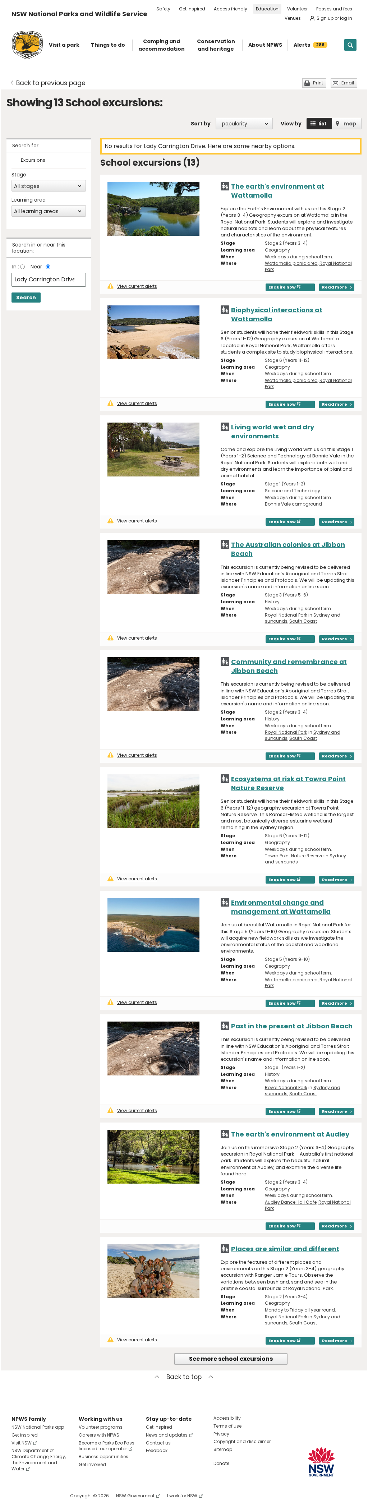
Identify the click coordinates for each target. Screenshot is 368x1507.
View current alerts (137, 286)
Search (26, 297)
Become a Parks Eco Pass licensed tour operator (106, 1446)
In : (15, 266)
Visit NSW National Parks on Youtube (49, 1495)
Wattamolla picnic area (291, 263)
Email (347, 82)
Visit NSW (22, 1443)
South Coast (303, 621)
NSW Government (135, 1496)
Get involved (92, 1464)
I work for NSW (182, 1496)
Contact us (158, 1443)
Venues (293, 18)
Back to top (184, 1377)
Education (267, 9)
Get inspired (192, 9)
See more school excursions (231, 1359)
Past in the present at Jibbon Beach (292, 1026)
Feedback (156, 1450)
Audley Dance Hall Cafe (291, 1202)
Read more (334, 287)
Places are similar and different (285, 1248)
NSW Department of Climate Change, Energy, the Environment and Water (39, 1459)
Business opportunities (103, 1456)
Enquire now (282, 287)
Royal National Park (286, 615)
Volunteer (297, 9)
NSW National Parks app (38, 1427)
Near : (38, 266)
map (350, 123)
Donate (221, 1463)
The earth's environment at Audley (290, 1134)
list (322, 123)
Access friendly (230, 9)
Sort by (201, 123)
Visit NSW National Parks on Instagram (33, 1495)
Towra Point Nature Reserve (294, 856)
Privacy (221, 1434)
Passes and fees (334, 9)
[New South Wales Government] (321, 1461)
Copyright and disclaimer (242, 1441)
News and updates (167, 1435)
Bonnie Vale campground (293, 504)
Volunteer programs (101, 1427)
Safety (163, 9)
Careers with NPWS (99, 1435)
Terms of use (227, 1426)
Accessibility (227, 1418)
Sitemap (222, 1449)
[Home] (27, 45)
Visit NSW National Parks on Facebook (18, 1495)
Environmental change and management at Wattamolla (281, 907)
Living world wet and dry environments (272, 432)
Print (318, 82)
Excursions (33, 160)
